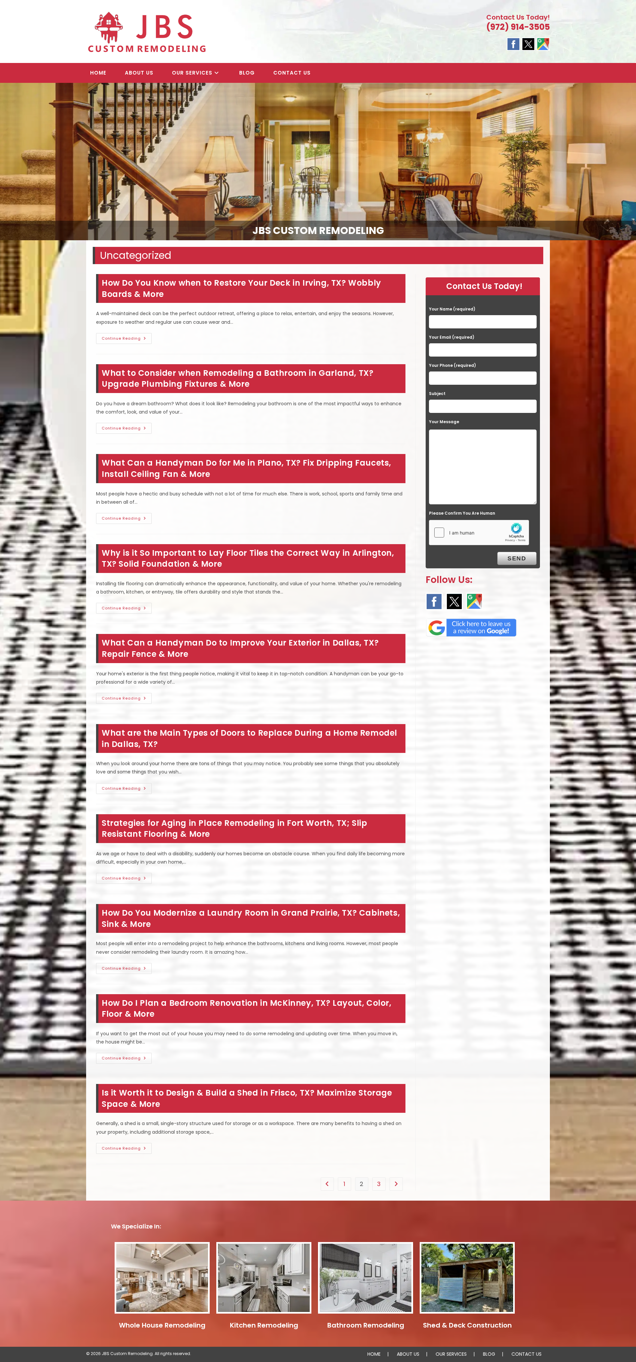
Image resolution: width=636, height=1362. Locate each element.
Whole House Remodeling (162, 1325)
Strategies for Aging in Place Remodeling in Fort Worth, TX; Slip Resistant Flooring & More (234, 829)
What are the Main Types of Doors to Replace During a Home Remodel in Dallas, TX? (249, 738)
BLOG (489, 1354)
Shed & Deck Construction (467, 1325)
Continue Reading (127, 339)
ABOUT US (408, 1354)
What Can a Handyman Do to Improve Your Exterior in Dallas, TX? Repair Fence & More (240, 648)
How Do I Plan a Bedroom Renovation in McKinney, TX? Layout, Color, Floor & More (247, 1008)
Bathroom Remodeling (365, 1325)
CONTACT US (526, 1354)
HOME (374, 1354)
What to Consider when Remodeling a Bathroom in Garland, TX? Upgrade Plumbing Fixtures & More (237, 379)
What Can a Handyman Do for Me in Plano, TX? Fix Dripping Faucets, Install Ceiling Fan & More (246, 468)
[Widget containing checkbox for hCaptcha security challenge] (479, 532)
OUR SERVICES (451, 1354)
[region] (318, 161)
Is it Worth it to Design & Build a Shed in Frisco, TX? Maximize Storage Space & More (247, 1098)
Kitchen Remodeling (264, 1325)
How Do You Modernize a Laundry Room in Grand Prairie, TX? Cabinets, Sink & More (251, 918)
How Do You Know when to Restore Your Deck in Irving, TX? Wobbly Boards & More (241, 288)
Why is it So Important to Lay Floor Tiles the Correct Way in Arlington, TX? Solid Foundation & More (248, 558)
